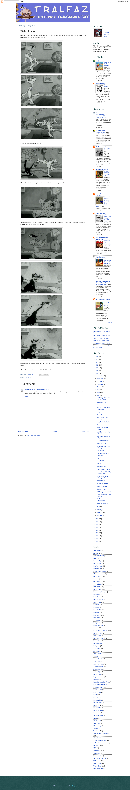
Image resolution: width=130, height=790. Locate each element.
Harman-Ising (97, 641)
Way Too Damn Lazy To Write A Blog (103, 238)
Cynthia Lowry (97, 584)
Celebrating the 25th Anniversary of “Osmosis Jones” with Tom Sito (102, 116)
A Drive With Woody (102, 441)
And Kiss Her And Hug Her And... (103, 432)
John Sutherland (98, 664)
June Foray (96, 671)
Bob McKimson (97, 566)
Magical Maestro (98, 687)
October (99, 381)
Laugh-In (96, 679)
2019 (97, 519)
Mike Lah (96, 697)
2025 (97, 359)
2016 (97, 527)
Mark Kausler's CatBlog (103, 281)
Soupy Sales (97, 720)
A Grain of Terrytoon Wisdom (102, 454)
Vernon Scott (97, 756)
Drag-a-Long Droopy (99, 592)
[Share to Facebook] (46, 375)
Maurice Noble (97, 690)
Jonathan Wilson (30, 389)
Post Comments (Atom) (33, 435)
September (100, 384)
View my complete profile (106, 34)
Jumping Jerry (101, 480)
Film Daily (96, 605)
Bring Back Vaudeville (103, 422)
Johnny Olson (97, 669)
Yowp (28, 374)
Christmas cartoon (98, 574)
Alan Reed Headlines (107, 149)
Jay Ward (96, 651)
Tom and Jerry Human (99, 740)
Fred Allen (96, 612)
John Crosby (97, 661)
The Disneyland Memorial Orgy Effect (107, 261)
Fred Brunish (97, 615)
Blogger (74, 786)
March (99, 509)
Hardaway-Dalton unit (99, 638)
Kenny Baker (97, 674)
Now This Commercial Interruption (103, 408)
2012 (97, 538)
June (98, 392)
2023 (97, 365)
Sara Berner (96, 713)
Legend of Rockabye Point (101, 682)
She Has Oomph (101, 466)
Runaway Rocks (101, 489)
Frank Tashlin (97, 610)
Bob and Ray (97, 561)
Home (54, 432)
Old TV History (100, 83)
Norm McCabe (97, 700)
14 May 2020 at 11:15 (42, 389)
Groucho (95, 628)
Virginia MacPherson (99, 758)
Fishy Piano (100, 460)
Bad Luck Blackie (98, 555)
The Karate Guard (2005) (107, 304)
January (99, 515)
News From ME (100, 130)
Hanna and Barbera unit (100, 630)
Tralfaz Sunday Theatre (100, 743)
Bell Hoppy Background (103, 492)
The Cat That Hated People (101, 733)
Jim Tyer (96, 656)
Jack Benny (96, 648)
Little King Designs (102, 483)
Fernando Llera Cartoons (100, 194)
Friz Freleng (96, 617)
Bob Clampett (97, 563)
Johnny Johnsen (98, 666)
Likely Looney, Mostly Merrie (101, 343)
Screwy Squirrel (98, 715)
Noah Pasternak (100, 257)
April (98, 507)
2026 (97, 356)
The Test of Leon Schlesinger (102, 499)
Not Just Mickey (101, 402)
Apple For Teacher (102, 458)
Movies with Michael (102, 169)
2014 (97, 533)
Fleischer (96, 607)
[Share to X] (44, 375)
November (100, 378)
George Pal (96, 623)
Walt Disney (97, 761)
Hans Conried (97, 635)
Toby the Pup (97, 738)
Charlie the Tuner (101, 132)
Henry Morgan (97, 643)
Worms (99, 405)
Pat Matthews (97, 702)
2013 (97, 536)
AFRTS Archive (100, 213)
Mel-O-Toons (97, 692)
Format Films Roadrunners (101, 340)
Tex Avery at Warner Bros (101, 338)
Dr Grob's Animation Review (101, 335)
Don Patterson (97, 589)
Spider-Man (96, 723)
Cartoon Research (101, 113)
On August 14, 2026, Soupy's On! (107, 242)
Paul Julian (96, 705)
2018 (97, 522)
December (100, 376)
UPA (94, 748)
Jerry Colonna (97, 653)
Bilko (98, 412)
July (98, 390)
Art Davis (96, 553)
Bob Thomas (97, 568)
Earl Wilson (96, 594)
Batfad (99, 463)
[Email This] (40, 375)
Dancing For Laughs (102, 486)
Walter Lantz (97, 763)
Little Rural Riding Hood (100, 684)
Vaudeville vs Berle (107, 85)
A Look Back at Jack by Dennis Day (104, 472)
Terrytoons (96, 728)
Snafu (95, 718)
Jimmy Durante (97, 659)
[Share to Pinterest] (48, 375)
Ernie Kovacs (97, 597)
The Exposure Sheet (102, 147)
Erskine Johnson (98, 599)
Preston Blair (97, 708)
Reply (27, 396)
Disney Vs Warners (102, 425)
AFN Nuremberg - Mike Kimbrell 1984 (107, 218)
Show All (110, 322)
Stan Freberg (97, 726)
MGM (95, 695)
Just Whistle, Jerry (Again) (102, 418)
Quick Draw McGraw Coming (107, 64)
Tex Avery (96, 731)
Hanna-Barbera (97, 633)
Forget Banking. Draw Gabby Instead (103, 477)
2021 (97, 370)
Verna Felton (97, 753)
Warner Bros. (97, 766)
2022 (97, 368)
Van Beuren (96, 750)
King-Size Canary (98, 677)
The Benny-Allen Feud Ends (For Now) (103, 398)
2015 (97, 530)
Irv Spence (96, 646)
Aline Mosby (97, 550)
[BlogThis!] (42, 375)
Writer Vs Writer (101, 443)
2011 (97, 541)
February (100, 512)
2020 (97, 373)
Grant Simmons (98, 625)
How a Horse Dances (103, 415)
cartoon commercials (99, 571)
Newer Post (23, 432)
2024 (97, 362)
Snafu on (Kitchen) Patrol (104, 469)
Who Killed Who (98, 768)
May (98, 395)
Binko (95, 558)
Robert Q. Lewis (98, 710)
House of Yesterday (102, 503)
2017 (97, 524)
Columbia (96, 579)
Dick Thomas (97, 586)
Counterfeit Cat (97, 581)
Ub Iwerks (28, 377)
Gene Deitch (97, 620)
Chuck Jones (97, 576)
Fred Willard (100, 450)
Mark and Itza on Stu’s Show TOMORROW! (102, 283)
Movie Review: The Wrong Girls (107, 173)
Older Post (85, 432)
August (99, 387)
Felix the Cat (97, 602)
